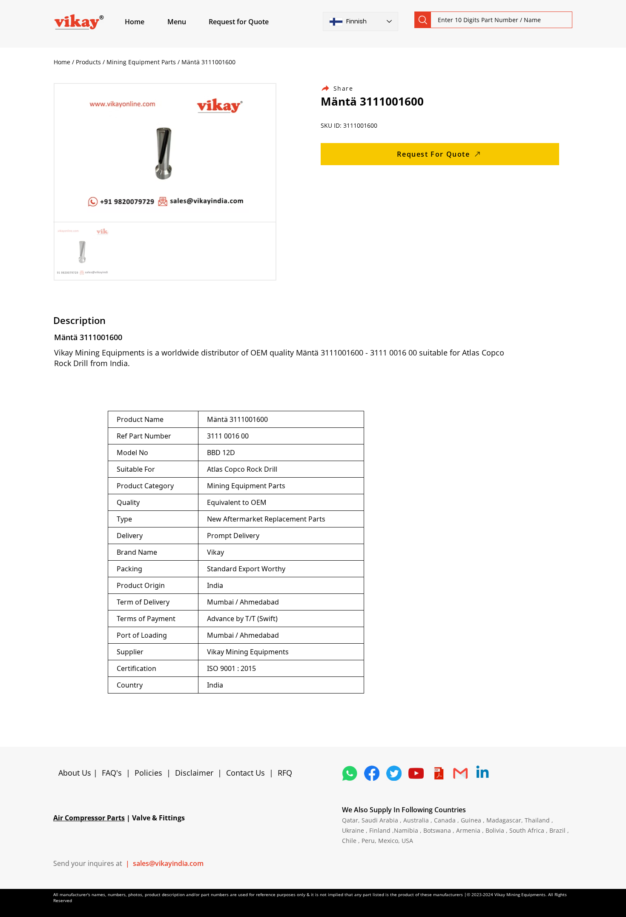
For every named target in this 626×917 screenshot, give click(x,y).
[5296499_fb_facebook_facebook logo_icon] (371, 773)
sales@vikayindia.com (168, 863)
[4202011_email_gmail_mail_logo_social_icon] (460, 773)
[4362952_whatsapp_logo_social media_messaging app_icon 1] (349, 773)
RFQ (285, 773)
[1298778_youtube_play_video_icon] (416, 773)
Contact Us (245, 773)
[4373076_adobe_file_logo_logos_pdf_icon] (438, 773)
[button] (186, 22)
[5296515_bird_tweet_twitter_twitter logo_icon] (394, 773)
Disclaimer (196, 773)
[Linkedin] (482, 773)
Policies (148, 773)
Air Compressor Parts (89, 817)
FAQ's (112, 773)
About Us (75, 773)
